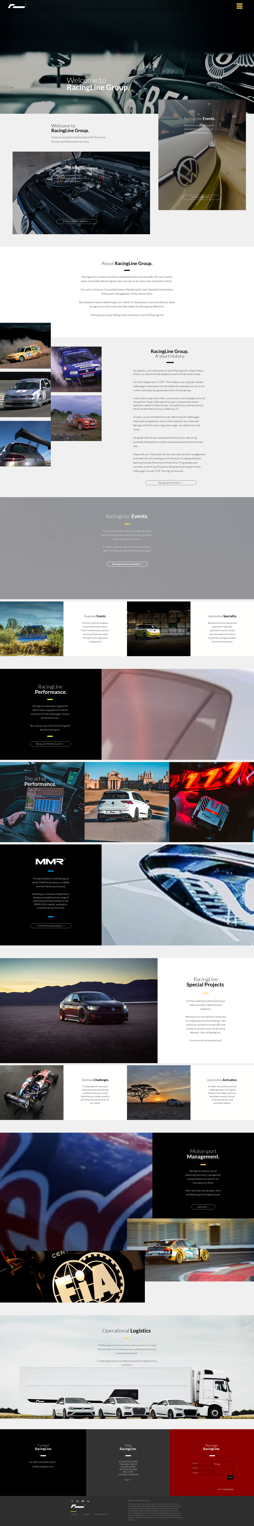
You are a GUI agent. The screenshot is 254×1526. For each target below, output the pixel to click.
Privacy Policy (228, 1489)
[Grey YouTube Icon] (82, 1501)
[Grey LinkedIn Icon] (88, 1501)
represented (178, 1517)
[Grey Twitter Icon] (77, 1501)
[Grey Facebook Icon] (72, 1501)
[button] (239, 6)
